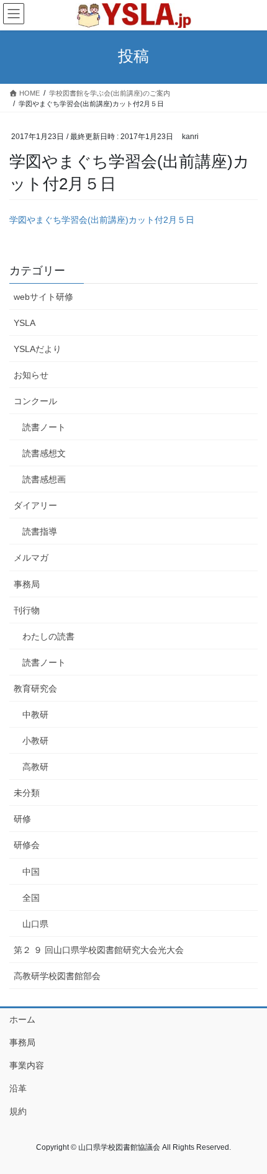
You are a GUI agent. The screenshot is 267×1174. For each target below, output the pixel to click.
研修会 (27, 845)
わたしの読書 (48, 636)
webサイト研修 (43, 297)
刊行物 (27, 610)
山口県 (35, 924)
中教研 (35, 715)
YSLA (24, 323)
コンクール (35, 401)
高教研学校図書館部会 (57, 976)
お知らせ (31, 375)
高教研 (35, 767)
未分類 (27, 793)
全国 (31, 898)
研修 (22, 819)
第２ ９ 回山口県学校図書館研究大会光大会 (99, 950)
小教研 (35, 741)
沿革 (18, 1088)
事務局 (27, 584)
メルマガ (31, 557)
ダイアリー (35, 505)
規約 (18, 1111)
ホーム (22, 1019)
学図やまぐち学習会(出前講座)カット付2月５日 (101, 220)
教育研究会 (35, 688)
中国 (31, 872)
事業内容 (26, 1065)
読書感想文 (44, 453)
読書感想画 (44, 479)
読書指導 (39, 531)
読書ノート (44, 427)
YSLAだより (37, 349)
